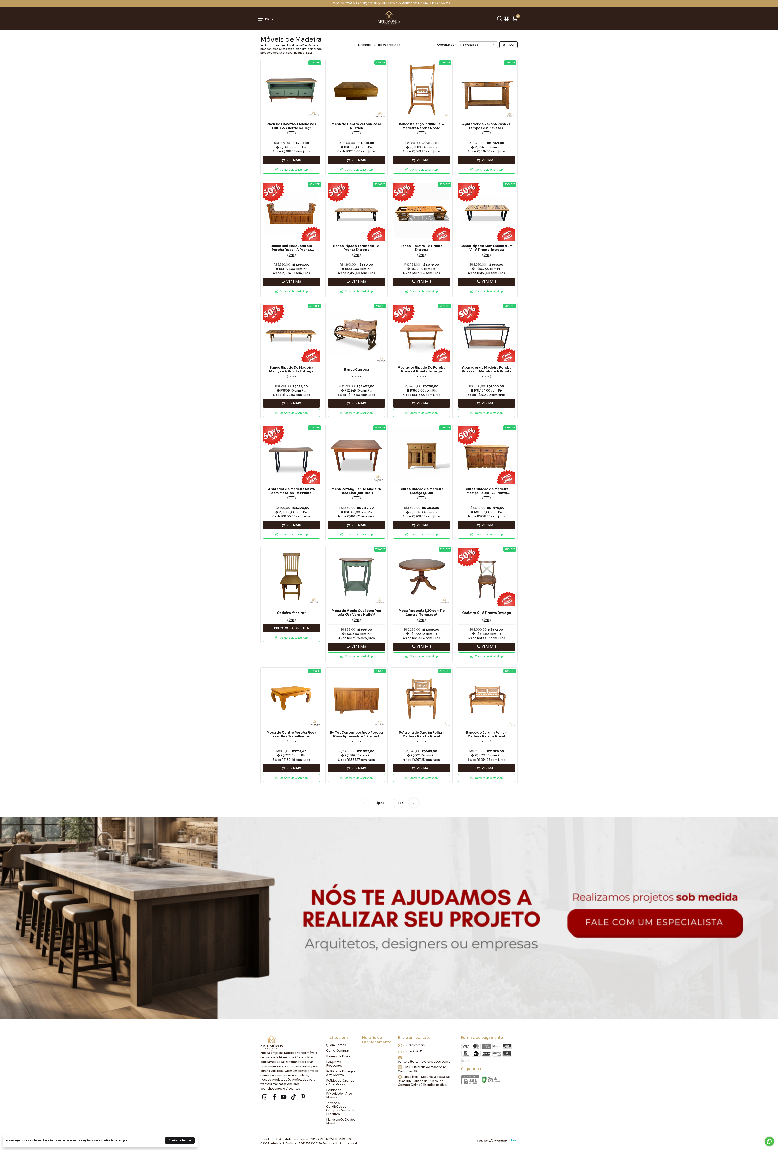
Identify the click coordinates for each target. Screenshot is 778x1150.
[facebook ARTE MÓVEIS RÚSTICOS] (274, 1097)
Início (264, 45)
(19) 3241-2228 (413, 1051)
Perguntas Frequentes (334, 1063)
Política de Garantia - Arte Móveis (340, 1082)
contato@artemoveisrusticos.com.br (425, 1061)
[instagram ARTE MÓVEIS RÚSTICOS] (264, 1097)
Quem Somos (336, 1045)
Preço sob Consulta (291, 628)
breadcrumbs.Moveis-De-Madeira (295, 45)
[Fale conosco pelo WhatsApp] (769, 1141)
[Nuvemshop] (491, 1141)
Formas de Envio (338, 1056)
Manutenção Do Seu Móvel (340, 1121)
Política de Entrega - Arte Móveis (340, 1073)
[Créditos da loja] (512, 1140)
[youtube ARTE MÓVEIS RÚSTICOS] (283, 1097)
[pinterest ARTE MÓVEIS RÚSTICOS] (302, 1097)
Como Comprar (337, 1050)
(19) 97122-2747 (414, 1045)
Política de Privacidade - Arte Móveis (339, 1093)
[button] (291, 170)
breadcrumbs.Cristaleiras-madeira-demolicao (291, 49)
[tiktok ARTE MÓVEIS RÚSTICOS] (293, 1097)
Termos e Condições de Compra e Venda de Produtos (340, 1108)
